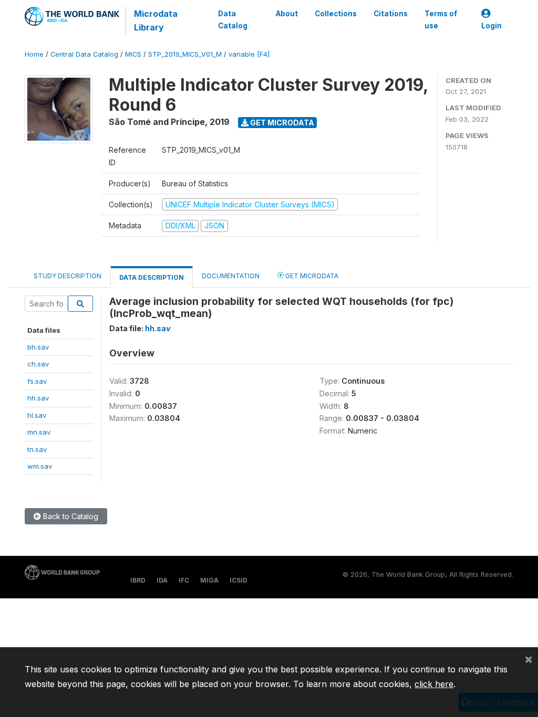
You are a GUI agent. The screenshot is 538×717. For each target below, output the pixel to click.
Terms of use (441, 19)
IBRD (138, 580)
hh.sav (38, 398)
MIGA (209, 580)
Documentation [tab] (231, 276)
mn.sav (38, 432)
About (287, 13)
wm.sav (39, 466)
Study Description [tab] (67, 276)
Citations (391, 13)
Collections (336, 13)
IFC (184, 580)
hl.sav (36, 415)
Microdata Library (156, 20)
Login (491, 26)
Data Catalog (232, 19)
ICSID (238, 580)
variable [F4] (249, 54)
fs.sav (37, 381)
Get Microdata (281, 122)
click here (434, 684)
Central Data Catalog (84, 54)
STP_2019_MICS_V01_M (185, 54)
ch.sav (38, 364)
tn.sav (37, 449)
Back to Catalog (69, 516)
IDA (162, 580)
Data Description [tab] (151, 277)
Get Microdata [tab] (311, 276)
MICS (133, 54)
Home (34, 54)
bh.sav (38, 347)
